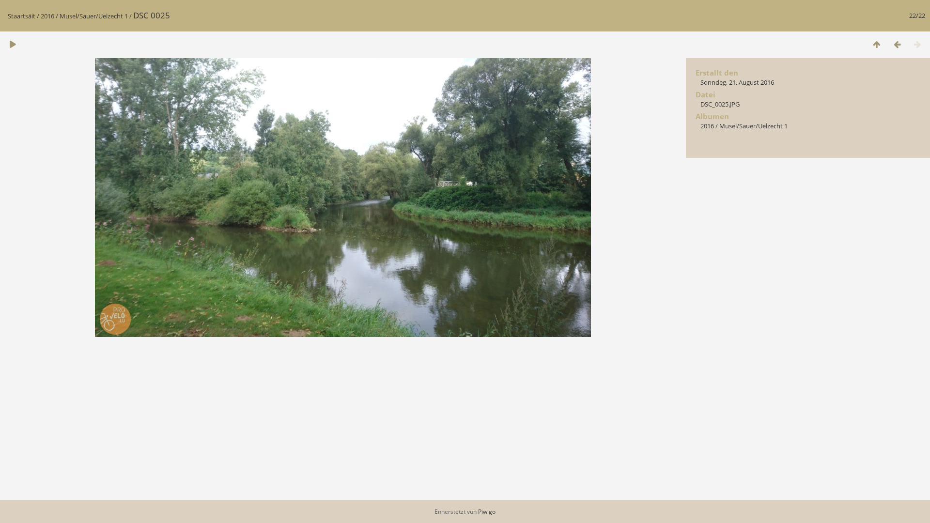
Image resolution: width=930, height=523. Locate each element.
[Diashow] (12, 44)
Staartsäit (21, 16)
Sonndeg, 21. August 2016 (737, 82)
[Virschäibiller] (877, 44)
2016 (47, 16)
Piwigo (487, 512)
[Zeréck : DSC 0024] (897, 44)
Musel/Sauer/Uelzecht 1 (94, 16)
